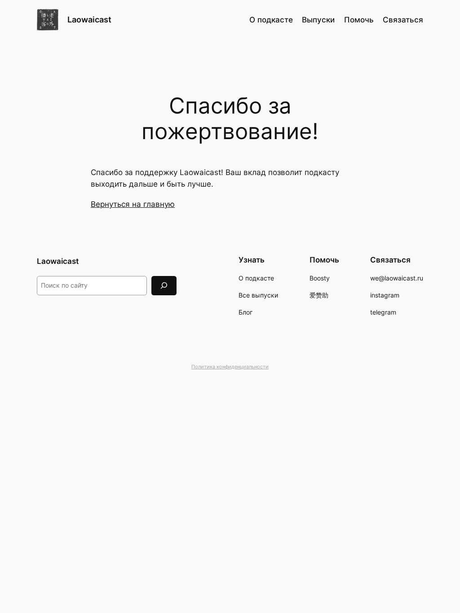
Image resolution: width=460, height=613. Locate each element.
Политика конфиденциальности (230, 366)
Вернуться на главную (133, 204)
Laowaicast (89, 19)
